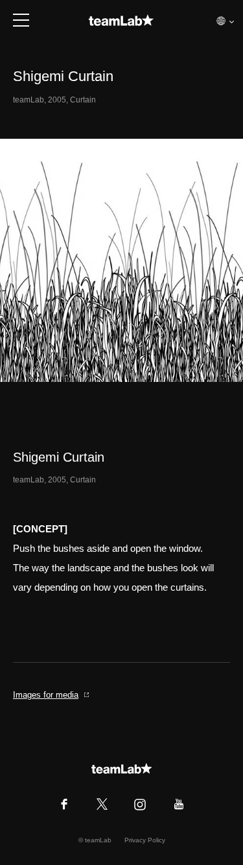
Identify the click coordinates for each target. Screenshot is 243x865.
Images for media (45, 695)
